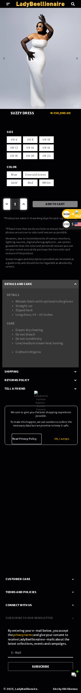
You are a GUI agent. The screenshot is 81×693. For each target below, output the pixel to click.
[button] (8, 4)
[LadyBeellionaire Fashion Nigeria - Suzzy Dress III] (40, 58)
